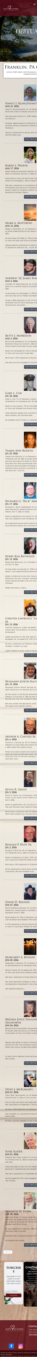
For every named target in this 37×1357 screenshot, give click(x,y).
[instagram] (20, 1346)
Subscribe (13, 1295)
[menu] (34, 4)
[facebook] (11, 1346)
